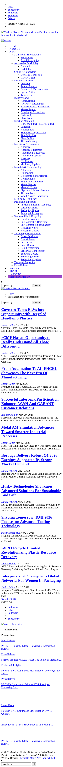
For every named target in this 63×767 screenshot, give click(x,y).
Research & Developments (34, 89)
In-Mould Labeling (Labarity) (36, 204)
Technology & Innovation (27, 233)
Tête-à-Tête (26, 95)
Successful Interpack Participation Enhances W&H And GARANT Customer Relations (29, 403)
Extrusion (26, 126)
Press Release (21, 265)
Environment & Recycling (34, 222)
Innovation (26, 242)
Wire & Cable (28, 77)
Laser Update (27, 245)
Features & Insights (24, 80)
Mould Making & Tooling (34, 132)
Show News (27, 118)
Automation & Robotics (33, 152)
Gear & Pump (28, 239)
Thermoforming (29, 141)
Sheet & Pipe (27, 138)
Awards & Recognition (32, 103)
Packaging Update (30, 210)
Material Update (29, 187)
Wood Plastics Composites (34, 196)
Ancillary (25, 147)
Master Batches (28, 184)
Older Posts (10, 598)
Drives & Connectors (31, 74)
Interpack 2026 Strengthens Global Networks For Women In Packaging (31, 578)
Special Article (28, 92)
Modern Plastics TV (20, 276)
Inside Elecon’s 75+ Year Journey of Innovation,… (27, 724)
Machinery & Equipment (27, 144)
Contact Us (15, 273)
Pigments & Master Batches (35, 190)
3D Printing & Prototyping (27, 54)
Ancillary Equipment (31, 149)
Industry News (21, 97)
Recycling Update (30, 230)
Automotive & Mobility (26, 63)
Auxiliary (25, 158)
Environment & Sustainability (36, 224)
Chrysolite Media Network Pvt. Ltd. (37, 758)
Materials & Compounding (28, 167)
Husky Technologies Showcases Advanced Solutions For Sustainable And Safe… (31, 490)
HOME (13, 46)
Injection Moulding (24, 121)
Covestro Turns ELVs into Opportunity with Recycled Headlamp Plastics (23, 313)
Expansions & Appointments (35, 106)
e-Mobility (26, 69)
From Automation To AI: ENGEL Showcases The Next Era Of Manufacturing (29, 372)
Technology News (30, 256)
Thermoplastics (28, 193)
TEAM (13, 271)
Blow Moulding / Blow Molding (37, 123)
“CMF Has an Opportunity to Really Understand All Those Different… (25, 341)
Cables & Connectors (25, 72)
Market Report (28, 109)
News (13, 51)
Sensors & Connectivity (33, 250)
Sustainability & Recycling (28, 216)
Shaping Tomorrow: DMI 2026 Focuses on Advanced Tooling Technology (26, 521)
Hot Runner (27, 161)
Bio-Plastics (27, 173)
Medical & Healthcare (25, 198)
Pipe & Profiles (28, 135)
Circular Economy (30, 219)
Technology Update (31, 259)
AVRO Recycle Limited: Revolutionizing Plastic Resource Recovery (28, 552)
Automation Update (31, 155)
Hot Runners (27, 129)
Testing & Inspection (24, 262)
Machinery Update (30, 164)
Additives (26, 170)
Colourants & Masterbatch (34, 175)
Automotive (27, 66)
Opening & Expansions (33, 112)
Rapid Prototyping (30, 60)
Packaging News (29, 207)
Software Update (29, 253)
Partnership (26, 115)
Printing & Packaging (32, 213)
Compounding (28, 178)
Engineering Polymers (32, 181)
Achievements (28, 100)
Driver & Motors (29, 236)
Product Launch (29, 86)
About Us (15, 48)
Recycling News (29, 227)
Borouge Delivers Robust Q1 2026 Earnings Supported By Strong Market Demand (29, 459)
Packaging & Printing (25, 201)
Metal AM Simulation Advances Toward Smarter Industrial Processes (27, 431)
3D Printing (27, 57)
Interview (25, 83)
